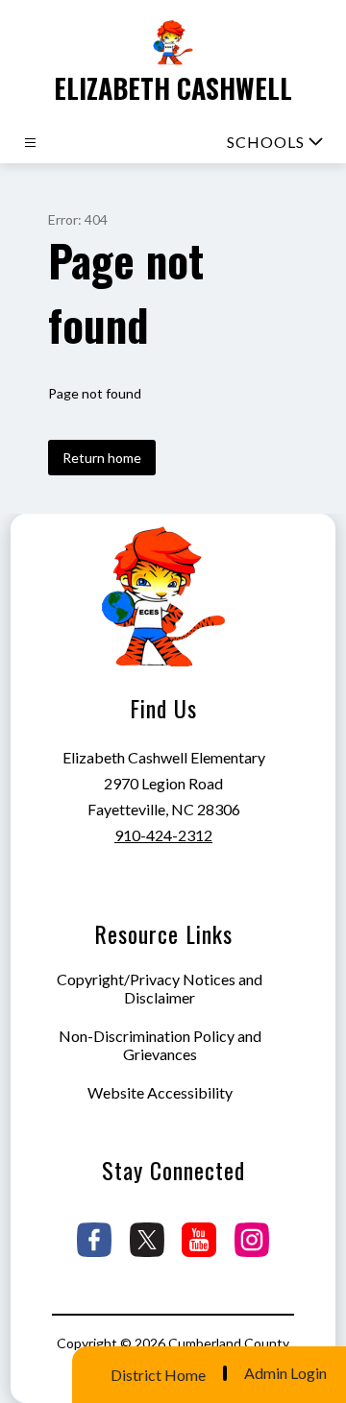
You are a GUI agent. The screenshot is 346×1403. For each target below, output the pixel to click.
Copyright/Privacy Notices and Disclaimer (159, 988)
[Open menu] (30, 143)
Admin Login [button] (285, 1373)
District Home (158, 1375)
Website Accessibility (160, 1092)
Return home (101, 457)
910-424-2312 (163, 835)
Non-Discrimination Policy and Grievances (160, 1045)
